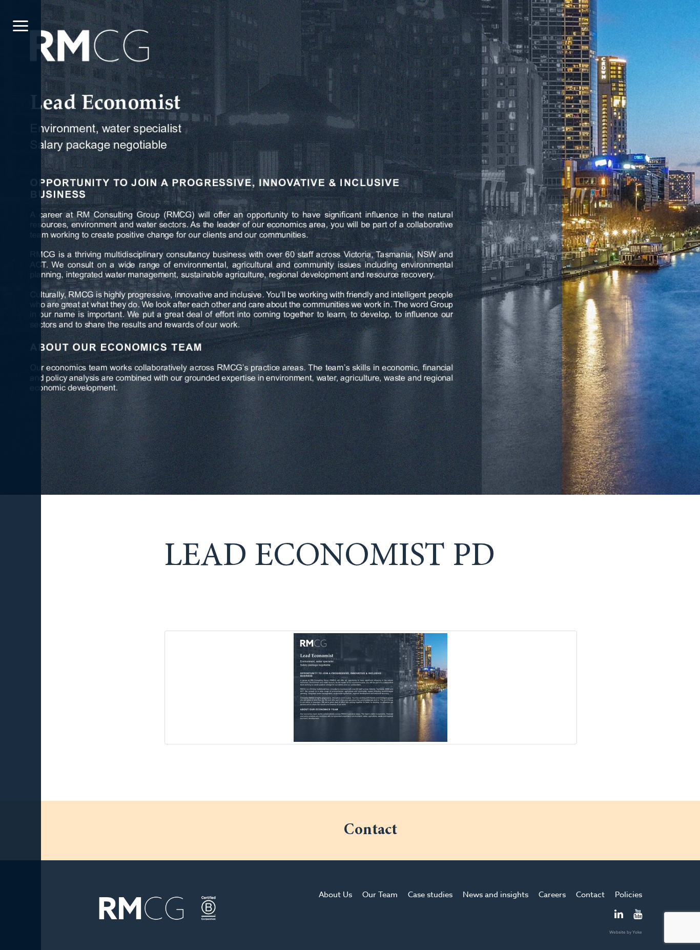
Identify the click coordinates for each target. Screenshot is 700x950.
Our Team (380, 894)
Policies (628, 894)
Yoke (637, 932)
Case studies (430, 894)
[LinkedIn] (618, 915)
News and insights (495, 894)
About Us (335, 894)
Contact (590, 894)
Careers (552, 894)
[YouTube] (637, 915)
